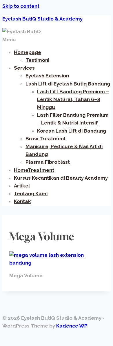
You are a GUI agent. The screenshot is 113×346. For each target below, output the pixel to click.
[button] (56, 40)
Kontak (22, 201)
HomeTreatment (34, 170)
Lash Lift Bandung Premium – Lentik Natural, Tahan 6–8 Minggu (73, 99)
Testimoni (37, 60)
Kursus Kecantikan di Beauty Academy (61, 178)
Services (24, 68)
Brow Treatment (45, 139)
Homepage (27, 52)
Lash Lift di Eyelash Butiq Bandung (67, 84)
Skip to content (20, 6)
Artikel (22, 186)
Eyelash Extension (47, 76)
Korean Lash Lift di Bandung (71, 131)
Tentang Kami (31, 193)
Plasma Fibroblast (47, 162)
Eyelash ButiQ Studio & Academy (42, 19)
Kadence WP (72, 326)
